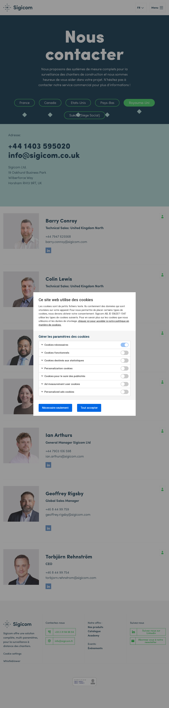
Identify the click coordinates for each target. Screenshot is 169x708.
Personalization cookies (58, 368)
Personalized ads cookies (59, 391)
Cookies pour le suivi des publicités (64, 376)
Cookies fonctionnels (56, 352)
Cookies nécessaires (56, 344)
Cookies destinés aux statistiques (64, 360)
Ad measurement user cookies (62, 384)
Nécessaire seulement (55, 407)
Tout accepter (89, 407)
